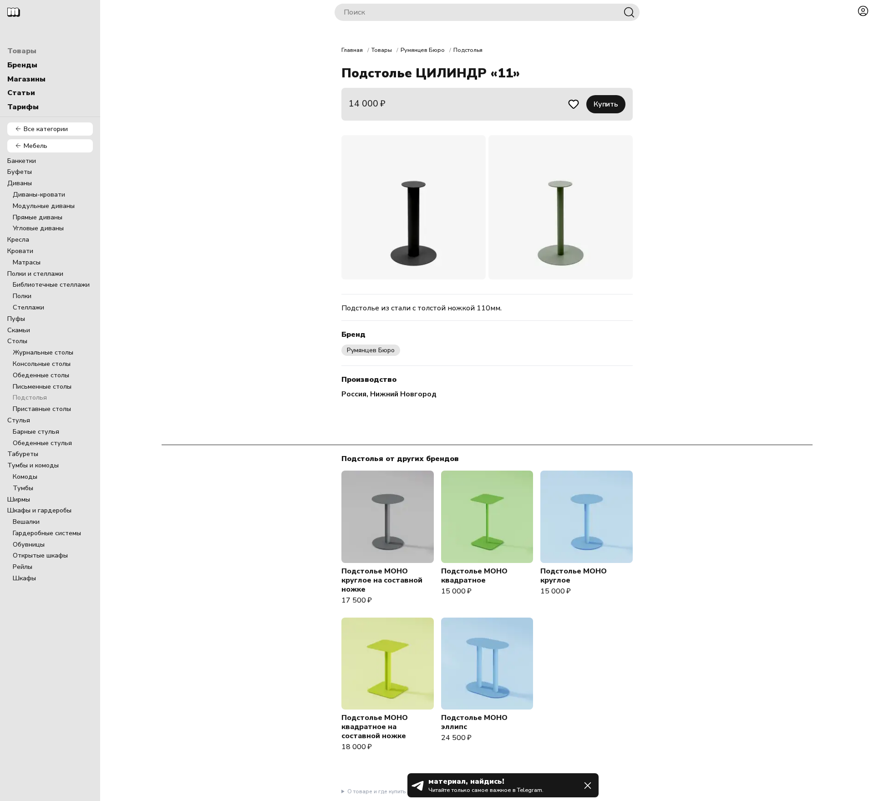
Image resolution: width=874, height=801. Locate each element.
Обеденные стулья (42, 442)
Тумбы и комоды (33, 465)
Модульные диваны (44, 205)
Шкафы (24, 578)
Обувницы (29, 544)
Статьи (21, 93)
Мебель (35, 145)
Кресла (18, 239)
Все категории (46, 128)
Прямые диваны (37, 217)
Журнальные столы (43, 352)
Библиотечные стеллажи (51, 284)
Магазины (26, 79)
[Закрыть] (587, 785)
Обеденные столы (41, 375)
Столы (17, 340)
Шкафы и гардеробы (39, 510)
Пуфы (16, 318)
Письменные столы (42, 386)
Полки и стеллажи (35, 273)
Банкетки (21, 160)
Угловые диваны (38, 228)
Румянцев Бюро (423, 50)
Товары (21, 51)
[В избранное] (573, 104)
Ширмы (18, 499)
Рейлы (22, 566)
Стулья (18, 420)
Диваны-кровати (39, 194)
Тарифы (23, 107)
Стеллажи (28, 307)
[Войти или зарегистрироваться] (863, 10)
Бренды (22, 65)
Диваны (19, 183)
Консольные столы (42, 363)
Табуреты (22, 453)
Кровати (20, 250)
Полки (22, 295)
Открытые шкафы (40, 555)
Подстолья (30, 397)
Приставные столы (42, 408)
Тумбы (23, 487)
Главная (352, 50)
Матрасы (27, 262)
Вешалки (26, 521)
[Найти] (629, 12)
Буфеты (19, 171)
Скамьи (18, 330)
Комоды (25, 476)
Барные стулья (36, 431)
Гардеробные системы (47, 532)
